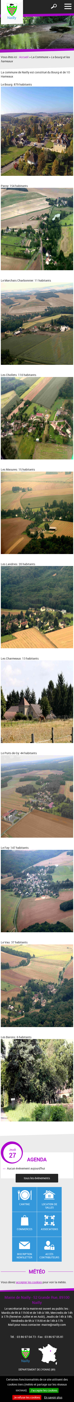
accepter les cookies (29, 1282)
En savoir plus (53, 1397)
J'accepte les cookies (43, 1390)
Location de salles (49, 1205)
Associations (49, 1229)
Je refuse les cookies (27, 1397)
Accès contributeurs (49, 1255)
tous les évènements (37, 1178)
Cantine (24, 1204)
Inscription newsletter (24, 1255)
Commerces (24, 1229)
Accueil (24, 57)
